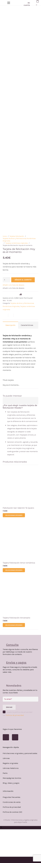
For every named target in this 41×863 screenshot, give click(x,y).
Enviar (9, 707)
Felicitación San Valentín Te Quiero (18, 508)
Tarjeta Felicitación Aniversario (16, 618)
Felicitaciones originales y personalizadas (20, 753)
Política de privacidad (15, 715)
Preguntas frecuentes (11, 797)
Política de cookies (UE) (12, 812)
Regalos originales (10, 763)
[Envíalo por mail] (5, 315)
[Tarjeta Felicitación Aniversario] (20, 595)
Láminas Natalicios (11, 768)
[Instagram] (15, 737)
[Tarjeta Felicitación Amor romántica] (20, 541)
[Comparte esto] (11, 315)
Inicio (5, 236)
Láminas (6, 758)
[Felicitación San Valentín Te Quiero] (20, 486)
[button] (13, 285)
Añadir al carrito (23, 280)
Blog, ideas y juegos (11, 783)
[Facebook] (6, 737)
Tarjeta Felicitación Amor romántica (19, 563)
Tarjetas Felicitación (16, 236)
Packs (5, 773)
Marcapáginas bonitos (12, 778)
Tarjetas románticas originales (16, 243)
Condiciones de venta (11, 802)
